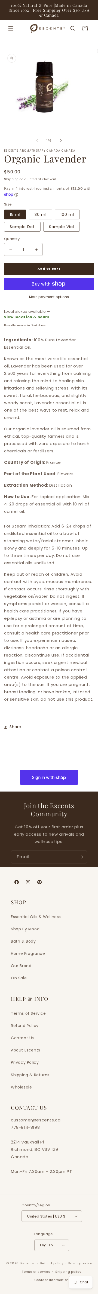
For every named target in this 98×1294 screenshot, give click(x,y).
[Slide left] (37, 140)
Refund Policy (25, 1025)
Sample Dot (22, 226)
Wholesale (21, 1087)
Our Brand (21, 965)
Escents (27, 1263)
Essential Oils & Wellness (36, 916)
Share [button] (15, 726)
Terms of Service (28, 1013)
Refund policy (51, 1263)
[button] (11, 29)
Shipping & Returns (30, 1075)
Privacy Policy (25, 1062)
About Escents (25, 1050)
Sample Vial (61, 226)
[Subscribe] (81, 857)
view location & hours (27, 317)
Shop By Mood (25, 929)
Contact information (51, 1280)
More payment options (49, 297)
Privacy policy (80, 1263)
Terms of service (36, 1272)
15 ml (15, 214)
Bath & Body (23, 941)
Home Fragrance (28, 953)
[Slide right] (61, 140)
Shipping (11, 179)
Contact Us (22, 1038)
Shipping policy (68, 1272)
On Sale (19, 978)
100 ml (67, 214)
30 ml (41, 214)
